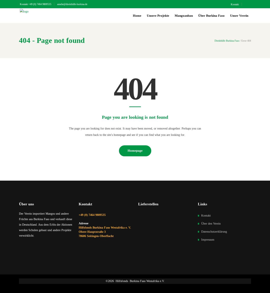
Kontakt (206, 215)
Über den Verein (211, 223)
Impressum (207, 239)
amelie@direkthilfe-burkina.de (72, 4)
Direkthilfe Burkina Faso (227, 41)
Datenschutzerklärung (214, 231)
